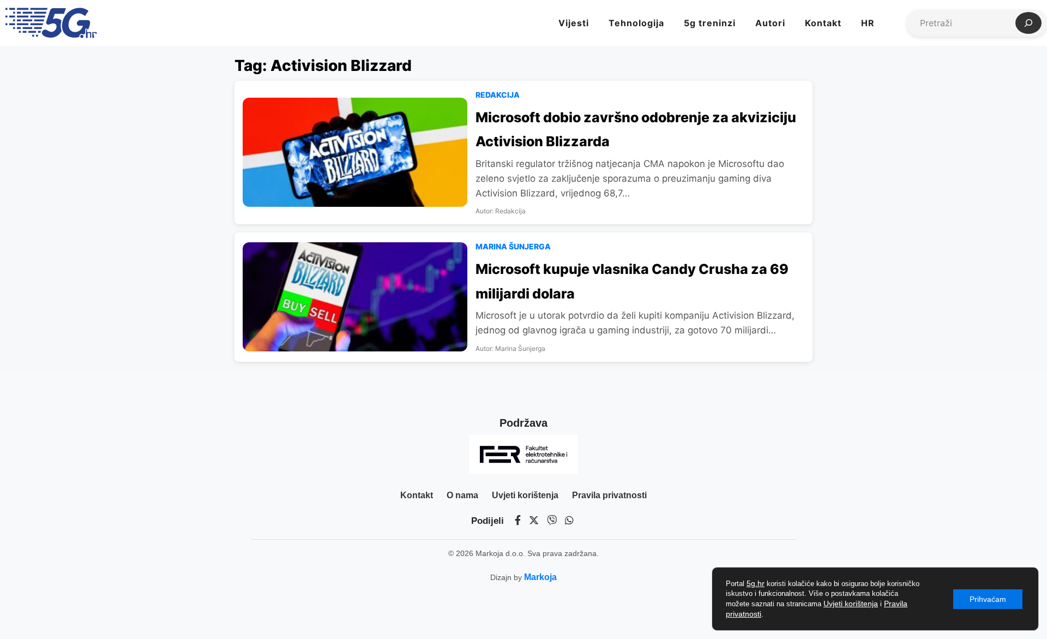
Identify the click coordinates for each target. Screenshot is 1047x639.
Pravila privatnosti (609, 495)
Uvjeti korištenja (525, 495)
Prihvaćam (988, 599)
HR (868, 22)
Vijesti (573, 22)
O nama (462, 495)
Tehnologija (636, 22)
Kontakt (823, 22)
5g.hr (756, 583)
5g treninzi (710, 22)
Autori (770, 22)
